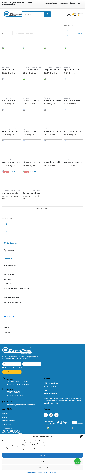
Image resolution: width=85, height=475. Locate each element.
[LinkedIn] (56, 415)
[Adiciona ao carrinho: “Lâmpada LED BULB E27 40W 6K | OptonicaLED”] (38, 143)
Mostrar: (67, 25)
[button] (82, 436)
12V (3, 160)
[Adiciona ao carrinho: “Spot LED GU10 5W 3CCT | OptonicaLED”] (79, 51)
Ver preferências (42, 467)
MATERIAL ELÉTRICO (9, 274)
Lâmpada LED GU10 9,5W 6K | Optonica (60, 162)
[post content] (11, 56)
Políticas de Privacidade (20, 368)
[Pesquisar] (47, 14)
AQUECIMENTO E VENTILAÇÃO (12, 302)
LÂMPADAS (67, 67)
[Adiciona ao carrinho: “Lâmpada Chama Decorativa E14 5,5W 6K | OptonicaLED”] (58, 112)
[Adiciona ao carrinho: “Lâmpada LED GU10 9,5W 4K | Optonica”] (79, 143)
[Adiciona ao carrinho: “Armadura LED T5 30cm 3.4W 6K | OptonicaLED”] (17, 112)
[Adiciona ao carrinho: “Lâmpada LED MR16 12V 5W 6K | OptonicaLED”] (79, 81)
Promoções (20, 191)
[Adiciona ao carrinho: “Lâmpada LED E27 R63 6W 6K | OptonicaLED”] (17, 81)
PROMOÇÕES (8, 307)
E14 (23, 129)
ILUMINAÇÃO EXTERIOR (11, 160)
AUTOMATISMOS (9, 270)
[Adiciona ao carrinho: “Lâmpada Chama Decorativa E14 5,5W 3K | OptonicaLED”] (38, 112)
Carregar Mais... (42, 209)
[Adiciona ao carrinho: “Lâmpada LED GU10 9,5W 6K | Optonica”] (58, 143)
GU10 (45, 160)
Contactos (7, 337)
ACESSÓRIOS (67, 129)
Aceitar (42, 455)
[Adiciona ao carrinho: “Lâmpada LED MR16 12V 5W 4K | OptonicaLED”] (58, 81)
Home (6, 323)
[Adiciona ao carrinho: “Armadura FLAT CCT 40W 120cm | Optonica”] (17, 51)
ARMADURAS (5, 67)
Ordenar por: (7, 33)
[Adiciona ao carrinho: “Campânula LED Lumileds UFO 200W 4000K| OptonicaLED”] (17, 174)
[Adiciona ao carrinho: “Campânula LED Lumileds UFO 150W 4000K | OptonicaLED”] (38, 174)
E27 (3, 98)
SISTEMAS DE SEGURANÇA (11, 298)
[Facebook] (46, 415)
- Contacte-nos (61, 3)
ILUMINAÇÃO (13, 129)
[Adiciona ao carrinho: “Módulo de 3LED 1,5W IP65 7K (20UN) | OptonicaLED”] (17, 143)
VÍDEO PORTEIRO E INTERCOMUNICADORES (16, 288)
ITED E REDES (7, 279)
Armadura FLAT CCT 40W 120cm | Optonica (20, 69)
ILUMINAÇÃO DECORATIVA (30, 67)
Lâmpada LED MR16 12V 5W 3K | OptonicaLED (41, 100)
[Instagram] (51, 415)
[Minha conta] (69, 14)
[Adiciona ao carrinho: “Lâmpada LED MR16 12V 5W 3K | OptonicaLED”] (38, 81)
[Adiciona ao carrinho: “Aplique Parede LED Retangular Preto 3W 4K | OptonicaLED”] (58, 51)
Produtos (7, 332)
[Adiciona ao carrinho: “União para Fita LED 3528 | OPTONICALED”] (79, 112)
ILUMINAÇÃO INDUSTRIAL (9, 191)
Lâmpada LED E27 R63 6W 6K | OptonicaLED (20, 100)
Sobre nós (7, 327)
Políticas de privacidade (34, 472)
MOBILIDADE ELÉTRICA (10, 265)
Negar (42, 461)
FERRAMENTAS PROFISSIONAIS (12, 293)
